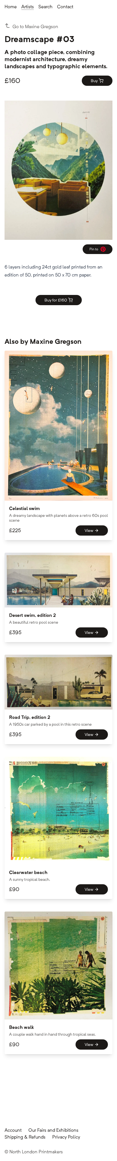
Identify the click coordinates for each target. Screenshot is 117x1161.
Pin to (96, 250)
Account (13, 1130)
